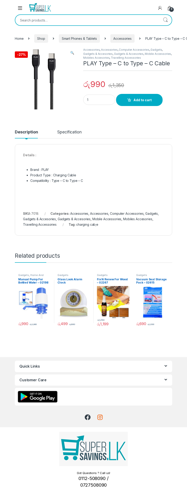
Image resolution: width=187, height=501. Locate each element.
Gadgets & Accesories (98, 54)
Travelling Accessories (126, 57)
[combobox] (87, 20)
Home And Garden (31, 276)
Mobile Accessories (158, 54)
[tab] (26, 134)
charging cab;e (87, 224)
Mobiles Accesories (96, 57)
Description (26, 132)
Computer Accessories (134, 49)
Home (19, 38)
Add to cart (142, 100)
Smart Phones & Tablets (79, 38)
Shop (41, 38)
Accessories (122, 38)
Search (165, 20)
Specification (69, 132)
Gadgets (156, 49)
